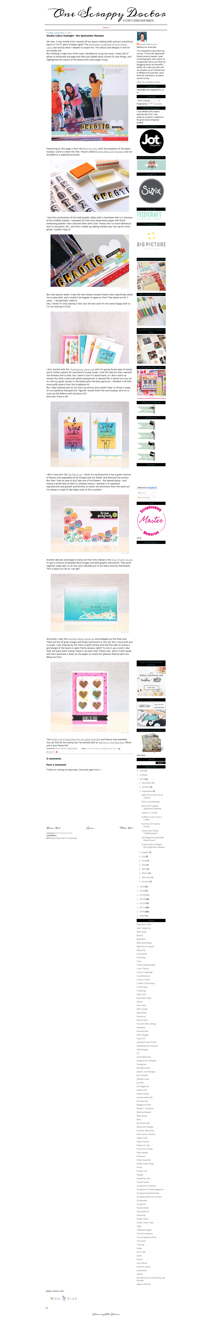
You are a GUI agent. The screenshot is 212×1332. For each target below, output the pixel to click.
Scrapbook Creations (146, 1185)
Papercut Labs (143, 1145)
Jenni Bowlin (142, 1075)
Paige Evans (142, 1138)
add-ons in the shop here (111, 742)
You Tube (141, 1252)
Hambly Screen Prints (146, 1042)
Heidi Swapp (142, 1049)
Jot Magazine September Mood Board (153, 839)
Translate (157, 103)
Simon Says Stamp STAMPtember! (150, 832)
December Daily (144, 998)
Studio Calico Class (145, 1222)
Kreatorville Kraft (144, 1097)
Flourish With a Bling (146, 1023)
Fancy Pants (142, 1020)
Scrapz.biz (141, 1204)
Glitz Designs (143, 1034)
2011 (142, 907)
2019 (142, 770)
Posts (142, 493)
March (145, 873)
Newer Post (53, 828)
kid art (140, 1259)
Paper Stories (143, 1141)
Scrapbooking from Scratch (149, 1196)
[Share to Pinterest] (56, 752)
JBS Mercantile (143, 1068)
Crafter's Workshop (146, 983)
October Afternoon (145, 1130)
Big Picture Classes (145, 946)
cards (89, 748)
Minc (139, 1119)
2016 (142, 886)
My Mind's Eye (143, 1123)
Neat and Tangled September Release (151, 807)
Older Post (126, 828)
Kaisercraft (142, 1090)
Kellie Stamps (143, 1093)
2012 (142, 903)
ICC (138, 1053)
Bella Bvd (141, 939)
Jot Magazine (143, 1086)
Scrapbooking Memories (148, 1193)
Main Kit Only (90, 148)
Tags (139, 1226)
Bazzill (140, 935)
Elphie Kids (142, 1012)
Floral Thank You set (122, 559)
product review (143, 1266)
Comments (145, 497)
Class (139, 961)
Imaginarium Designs (146, 1060)
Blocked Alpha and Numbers (109, 151)
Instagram (141, 1064)
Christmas (141, 957)
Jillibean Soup (143, 1079)
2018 (142, 775)
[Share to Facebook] (54, 752)
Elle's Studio (142, 1009)
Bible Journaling (144, 942)
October (146, 787)
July (144, 856)
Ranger (140, 1174)
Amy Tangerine (144, 928)
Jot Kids (140, 1082)
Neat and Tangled (145, 1127)
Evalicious (141, 1016)
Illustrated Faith (144, 1057)
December (147, 782)
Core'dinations (143, 976)
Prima (139, 1167)
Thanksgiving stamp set (82, 369)
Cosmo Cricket (143, 979)
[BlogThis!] (49, 752)
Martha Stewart (144, 1112)
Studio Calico (112, 748)
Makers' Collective (145, 1108)
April (144, 869)
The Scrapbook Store (146, 1237)
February (146, 877)
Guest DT (141, 1038)
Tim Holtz (141, 1241)
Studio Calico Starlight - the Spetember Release (153, 845)
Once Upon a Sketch (146, 1134)
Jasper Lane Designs (146, 1071)
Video (139, 1248)
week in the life (144, 1284)
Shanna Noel (143, 1207)
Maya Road (142, 1115)
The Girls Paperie (145, 1233)
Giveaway (141, 1027)
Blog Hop (141, 950)
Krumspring (142, 1101)
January (146, 881)
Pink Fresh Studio (145, 1149)
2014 (142, 895)
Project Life (142, 1171)
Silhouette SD (143, 1211)
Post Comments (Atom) (64, 833)
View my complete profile (148, 82)
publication (142, 1270)
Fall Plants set (75, 474)
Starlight (104, 748)
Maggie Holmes (144, 1104)
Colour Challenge (145, 972)
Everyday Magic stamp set (81, 638)
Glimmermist (142, 1031)
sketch (140, 1274)
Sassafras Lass (143, 1178)
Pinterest (141, 1156)
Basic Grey (141, 931)
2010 (142, 911)
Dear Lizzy (141, 994)
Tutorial (140, 1244)
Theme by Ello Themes (106, 1314)
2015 (142, 890)
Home (106, 27)
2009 (142, 915)
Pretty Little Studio (145, 1163)
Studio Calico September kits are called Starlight (75, 739)
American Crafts (144, 924)
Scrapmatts (142, 1200)
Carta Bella (142, 953)
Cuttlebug (141, 990)
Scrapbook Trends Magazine (150, 1189)
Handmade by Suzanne (147, 1046)
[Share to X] (52, 752)
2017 (142, 779)
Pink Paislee (142, 1152)
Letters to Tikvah (149, 812)
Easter (140, 1001)
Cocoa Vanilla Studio (146, 965)
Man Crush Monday (151, 801)
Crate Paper (142, 987)
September (147, 791)
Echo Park (141, 1005)
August (145, 852)
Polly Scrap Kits (144, 1160)
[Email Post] (118, 748)
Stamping (141, 1215)
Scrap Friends (143, 1182)
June (144, 860)
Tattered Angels (144, 1230)
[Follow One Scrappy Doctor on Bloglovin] (147, 488)
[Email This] (47, 752)
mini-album (142, 1263)
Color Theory (95, 748)
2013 (142, 899)
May (144, 864)
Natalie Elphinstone (62, 748)
